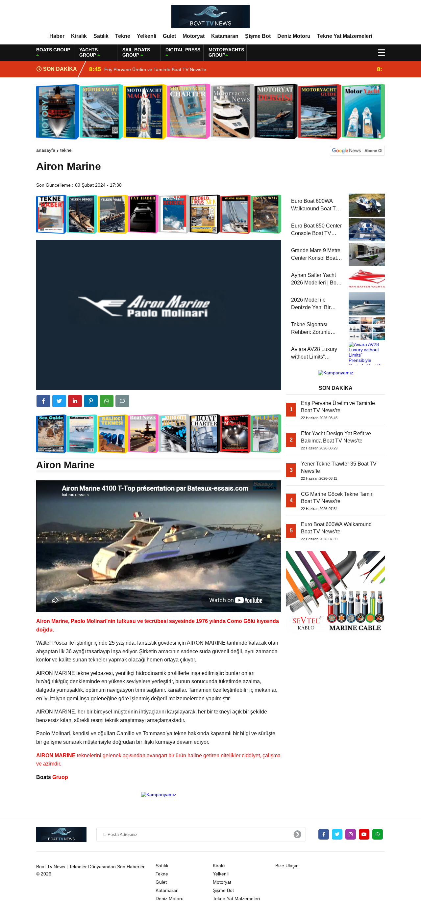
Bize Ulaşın (287, 865)
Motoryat (194, 36)
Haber (56, 36)
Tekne (122, 36)
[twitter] (59, 401)
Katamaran (224, 36)
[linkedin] (75, 401)
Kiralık (79, 36)
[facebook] (43, 401)
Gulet (169, 36)
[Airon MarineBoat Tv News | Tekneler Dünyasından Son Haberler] (210, 16)
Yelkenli (146, 36)
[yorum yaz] (122, 401)
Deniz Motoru (293, 36)
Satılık (101, 36)
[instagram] (350, 834)
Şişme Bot (258, 36)
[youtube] (364, 834)
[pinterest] (91, 401)
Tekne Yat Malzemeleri (344, 36)
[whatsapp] (377, 834)
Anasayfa (45, 150)
